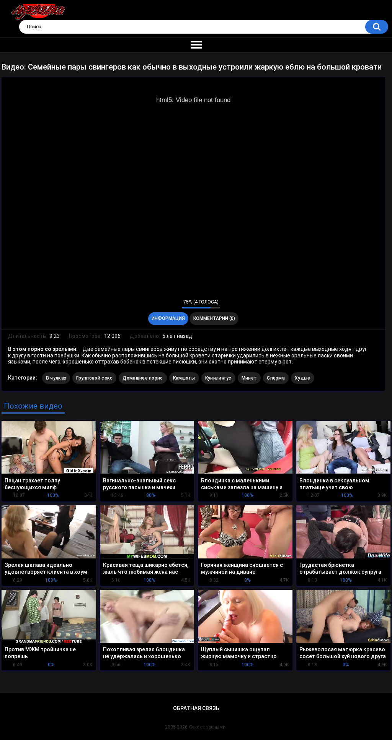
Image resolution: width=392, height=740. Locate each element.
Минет (249, 378)
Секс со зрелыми (207, 727)
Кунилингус (218, 378)
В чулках (56, 378)
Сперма (276, 378)
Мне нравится (164, 304)
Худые (302, 378)
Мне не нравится (174, 304)
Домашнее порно (142, 378)
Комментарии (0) (214, 318)
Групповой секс (94, 378)
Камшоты (184, 378)
